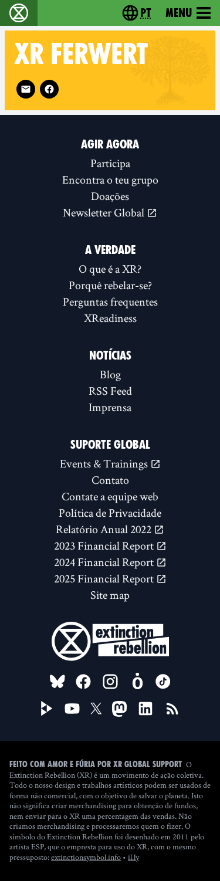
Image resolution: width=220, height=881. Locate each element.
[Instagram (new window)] (110, 681)
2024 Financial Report (105, 562)
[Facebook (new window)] (49, 89)
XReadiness (110, 318)
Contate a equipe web (110, 496)
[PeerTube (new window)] (47, 708)
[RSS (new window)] (172, 708)
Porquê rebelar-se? (110, 285)
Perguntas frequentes (110, 301)
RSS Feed (110, 390)
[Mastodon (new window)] (119, 708)
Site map (110, 594)
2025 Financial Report (105, 578)
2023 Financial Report (105, 545)
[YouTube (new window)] (72, 708)
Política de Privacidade (110, 512)
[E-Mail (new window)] (25, 89)
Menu (178, 13)
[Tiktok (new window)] (163, 681)
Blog (110, 374)
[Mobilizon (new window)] (137, 681)
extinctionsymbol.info (86, 857)
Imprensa (110, 407)
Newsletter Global (105, 212)
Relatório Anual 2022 (105, 529)
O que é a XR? (110, 268)
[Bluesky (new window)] (57, 681)
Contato (110, 479)
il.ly (133, 857)
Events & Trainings (105, 463)
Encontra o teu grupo (110, 179)
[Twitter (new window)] (96, 708)
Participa (110, 163)
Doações (110, 196)
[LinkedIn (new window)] (145, 708)
